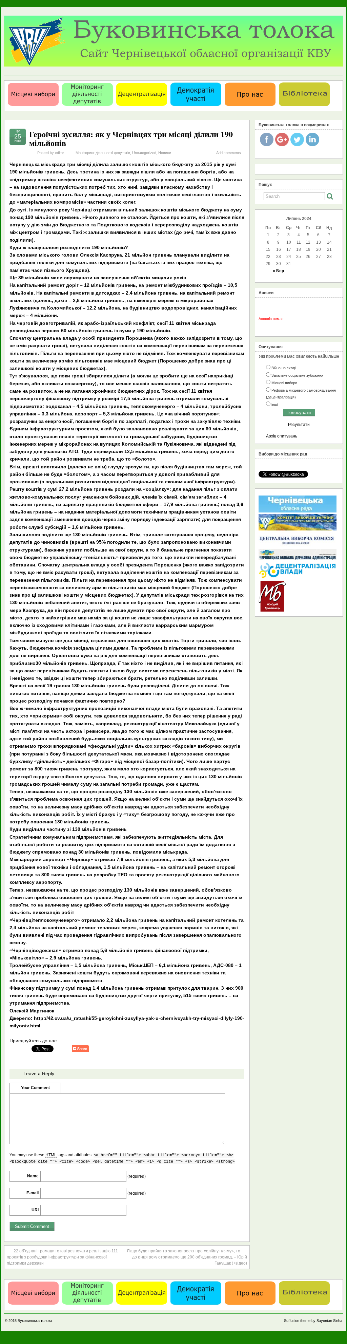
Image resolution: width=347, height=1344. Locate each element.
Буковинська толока (35, 1321)
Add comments (228, 153)
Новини (164, 153)
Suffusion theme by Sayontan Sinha (313, 1321)
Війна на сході (283, 368)
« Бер (278, 270)
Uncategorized (144, 153)
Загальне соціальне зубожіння (297, 375)
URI (35, 1210)
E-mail (32, 1193)
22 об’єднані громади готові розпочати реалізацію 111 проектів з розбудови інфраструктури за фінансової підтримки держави (62, 1257)
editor (59, 153)
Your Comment (35, 1087)
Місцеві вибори (284, 383)
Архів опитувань (281, 436)
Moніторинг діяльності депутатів (103, 153)
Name (33, 1176)
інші (274, 405)
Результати (299, 424)
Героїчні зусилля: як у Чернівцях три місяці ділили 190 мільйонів (131, 138)
